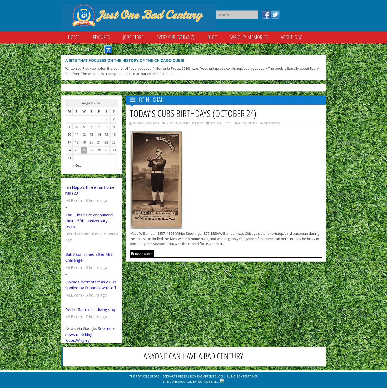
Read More (143, 253)
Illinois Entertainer (242, 376)
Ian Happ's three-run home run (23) (90, 190)
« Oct (77, 165)
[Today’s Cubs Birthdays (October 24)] (156, 227)
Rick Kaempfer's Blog (206, 376)
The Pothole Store (144, 376)
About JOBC (291, 37)
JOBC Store (133, 37)
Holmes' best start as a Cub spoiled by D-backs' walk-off (90, 284)
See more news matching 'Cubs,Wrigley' (90, 334)
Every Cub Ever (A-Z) (175, 37)
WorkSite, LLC (208, 382)
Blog (212, 37)
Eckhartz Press (175, 376)
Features (101, 37)
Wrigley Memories (249, 37)
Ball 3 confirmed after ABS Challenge (89, 257)
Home (74, 37)
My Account (79, 49)
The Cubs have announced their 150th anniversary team (89, 220)
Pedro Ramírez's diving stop (91, 309)
